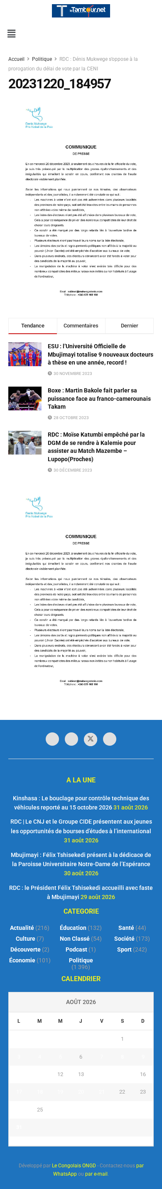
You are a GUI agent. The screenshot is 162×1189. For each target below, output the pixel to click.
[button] (11, 34)
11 (40, 1074)
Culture (25, 938)
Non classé (75, 938)
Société (124, 938)
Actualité (22, 927)
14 (102, 1074)
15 (122, 1074)
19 (60, 1092)
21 (102, 1092)
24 (19, 1110)
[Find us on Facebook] (52, 739)
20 (81, 1092)
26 (60, 1110)
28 (102, 1110)
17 (19, 1092)
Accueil (17, 59)
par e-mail (96, 1174)
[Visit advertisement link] (81, 591)
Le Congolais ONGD (74, 1166)
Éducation (73, 927)
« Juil (78, 1141)
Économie (22, 960)
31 (19, 1127)
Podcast (76, 949)
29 (122, 1110)
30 (143, 1110)
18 (40, 1092)
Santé (126, 927)
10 (19, 1074)
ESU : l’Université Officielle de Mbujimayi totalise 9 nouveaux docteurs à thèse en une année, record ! (100, 354)
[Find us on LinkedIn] (71, 739)
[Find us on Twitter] (90, 739)
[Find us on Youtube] (109, 739)
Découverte (25, 949)
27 (81, 1110)
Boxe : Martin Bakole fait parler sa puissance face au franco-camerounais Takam (99, 398)
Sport (124, 949)
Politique (42, 59)
